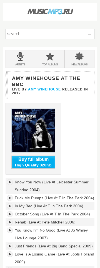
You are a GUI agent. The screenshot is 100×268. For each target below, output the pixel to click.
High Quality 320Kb (33, 162)
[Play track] (10, 182)
